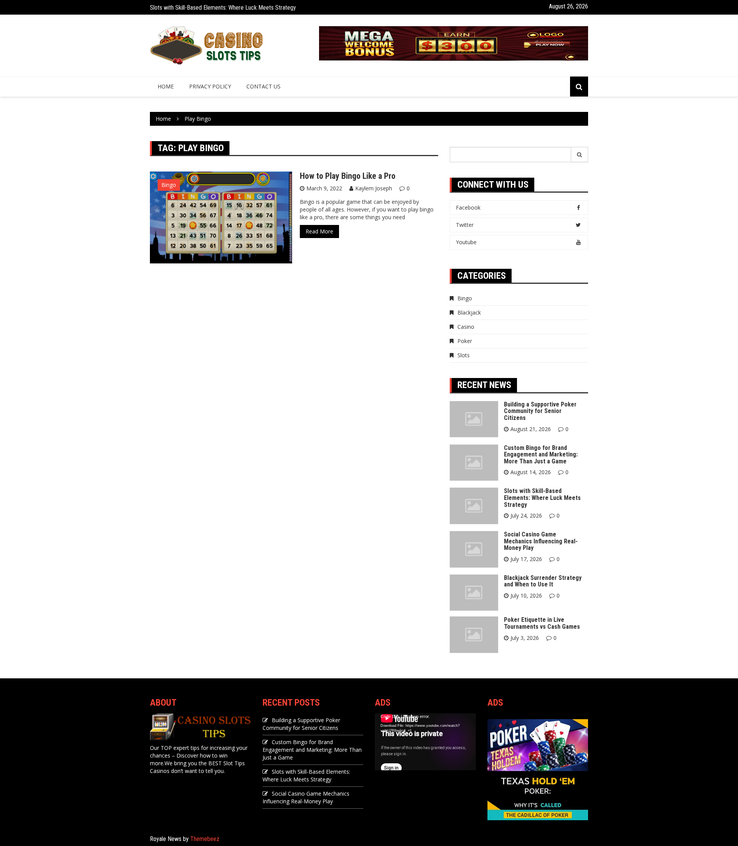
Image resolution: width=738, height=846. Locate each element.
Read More (319, 231)
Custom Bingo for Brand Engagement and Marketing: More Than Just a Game (541, 454)
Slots (463, 355)
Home (166, 86)
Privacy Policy (210, 86)
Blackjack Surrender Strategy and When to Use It (543, 581)
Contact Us (263, 86)
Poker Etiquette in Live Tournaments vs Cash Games (542, 623)
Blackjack (469, 312)
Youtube (466, 242)
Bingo (168, 184)
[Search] (579, 154)
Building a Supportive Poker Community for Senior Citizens (540, 411)
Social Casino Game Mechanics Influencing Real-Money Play (541, 541)
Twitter (465, 224)
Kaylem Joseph (373, 188)
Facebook (468, 207)
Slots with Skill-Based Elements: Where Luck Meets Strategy (223, 7)
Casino (465, 326)
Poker (464, 341)
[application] (425, 741)
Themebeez (204, 839)
